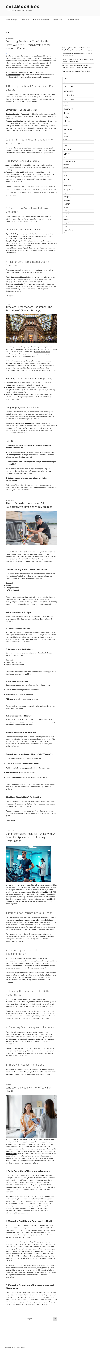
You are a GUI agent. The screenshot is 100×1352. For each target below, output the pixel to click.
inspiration (66, 164)
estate (67, 129)
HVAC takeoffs (31, 559)
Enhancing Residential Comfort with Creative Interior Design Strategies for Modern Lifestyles (28, 45)
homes (65, 142)
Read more (11, 296)
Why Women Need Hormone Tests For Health (76, 71)
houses (67, 149)
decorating (68, 109)
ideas (67, 154)
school (65, 216)
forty (64, 133)
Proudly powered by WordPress (15, 1347)
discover (65, 125)
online (66, 179)
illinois (65, 158)
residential (66, 213)
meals (64, 172)
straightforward (68, 223)
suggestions (68, 230)
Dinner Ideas (25, 19)
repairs (65, 207)
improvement (69, 161)
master (65, 170)
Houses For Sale (58, 19)
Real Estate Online (73, 19)
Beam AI (38, 811)
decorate (65, 105)
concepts (68, 91)
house (65, 145)
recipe (65, 193)
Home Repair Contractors (41, 19)
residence (66, 211)
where (65, 233)
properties (67, 186)
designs (66, 117)
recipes (67, 196)
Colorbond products (24, 423)
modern (65, 175)
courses (65, 102)
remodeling (66, 200)
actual (65, 79)
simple (66, 219)
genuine (65, 136)
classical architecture (42, 351)
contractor (68, 95)
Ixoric (31, 639)
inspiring (65, 167)
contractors (68, 99)
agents (65, 82)
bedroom (69, 86)
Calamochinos (23, 7)
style (65, 226)
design (66, 113)
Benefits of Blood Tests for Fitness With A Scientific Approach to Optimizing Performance (30, 837)
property (68, 189)
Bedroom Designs (11, 19)
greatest (65, 139)
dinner (67, 121)
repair (66, 204)
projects (65, 182)
